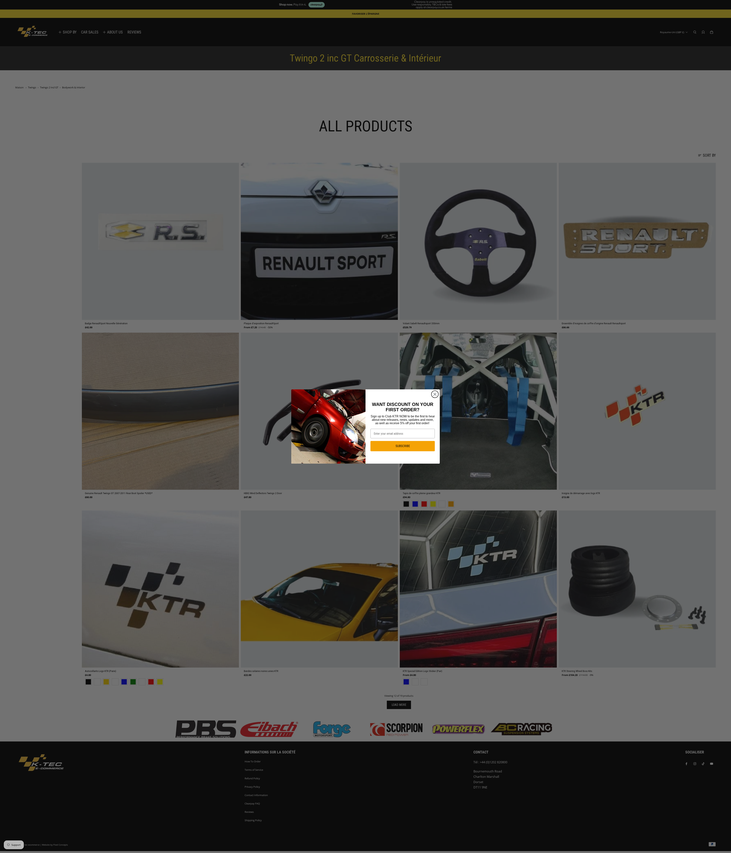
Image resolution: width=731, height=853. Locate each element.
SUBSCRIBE (403, 446)
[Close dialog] (435, 394)
